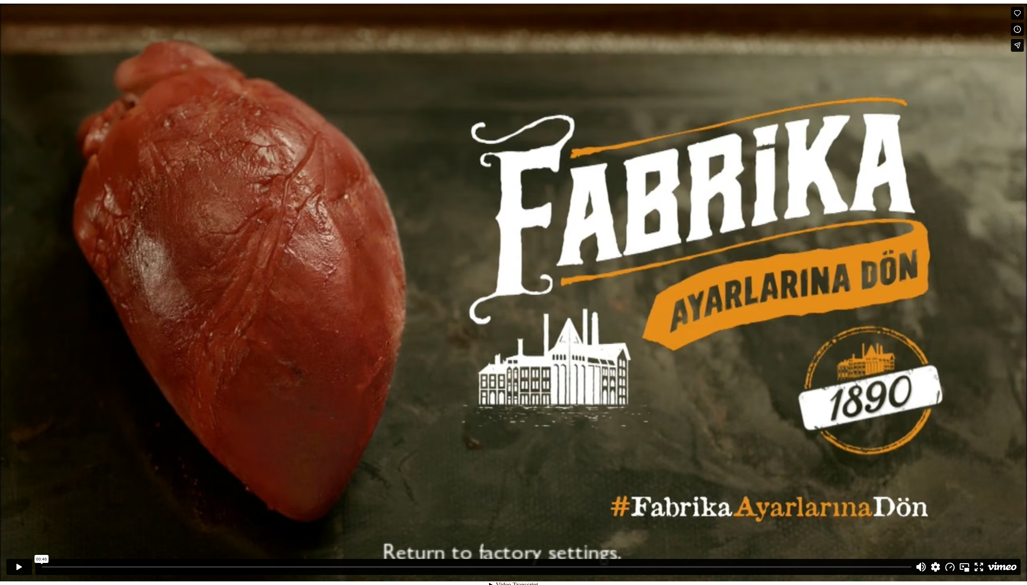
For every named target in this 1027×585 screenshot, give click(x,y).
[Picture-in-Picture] (964, 567)
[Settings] (935, 567)
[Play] (19, 567)
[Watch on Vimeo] (1002, 567)
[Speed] (950, 567)
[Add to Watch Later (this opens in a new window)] (1017, 29)
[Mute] (921, 567)
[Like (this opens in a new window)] (1017, 13)
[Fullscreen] (978, 567)
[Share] (1017, 45)
